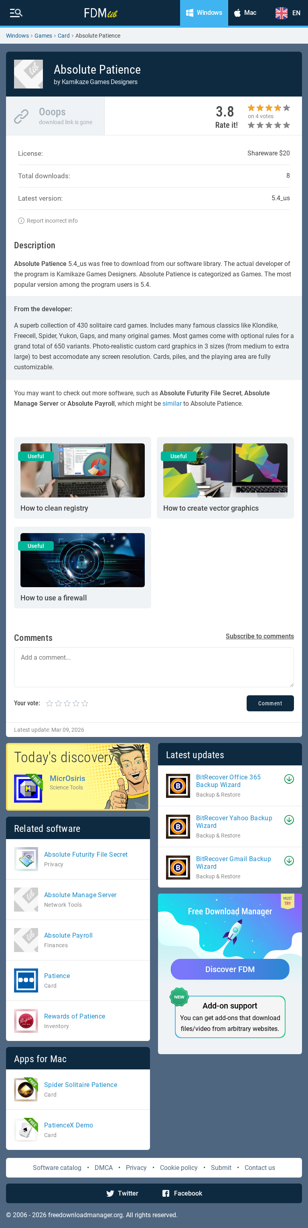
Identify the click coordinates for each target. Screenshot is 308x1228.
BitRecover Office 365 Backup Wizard (228, 781)
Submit (221, 1168)
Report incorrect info (52, 220)
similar (172, 403)
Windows (17, 35)
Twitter (128, 1193)
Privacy (136, 1168)
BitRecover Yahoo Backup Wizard (234, 821)
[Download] (289, 779)
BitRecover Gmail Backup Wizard (233, 862)
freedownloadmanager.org (85, 1215)
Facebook (188, 1193)
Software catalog (57, 1168)
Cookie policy (179, 1168)
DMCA (104, 1168)
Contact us (260, 1168)
